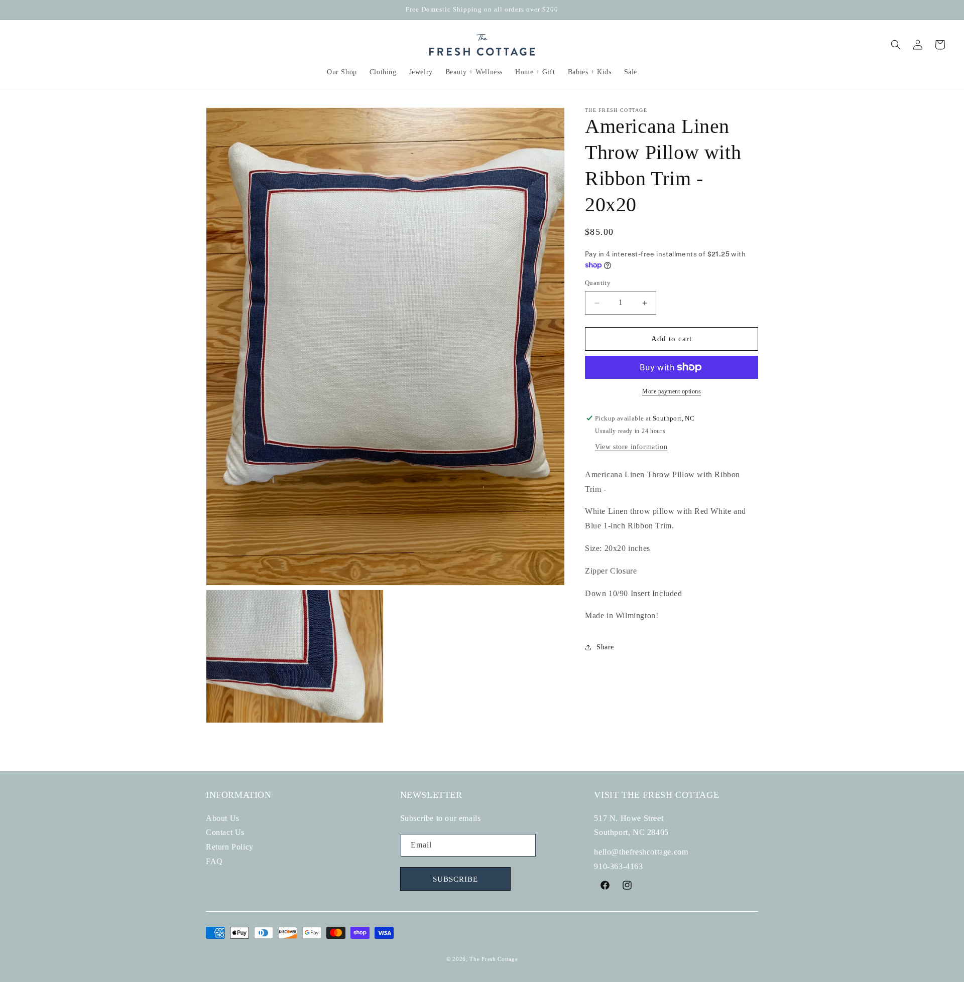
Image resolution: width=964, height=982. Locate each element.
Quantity (598, 283)
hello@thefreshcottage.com (641, 852)
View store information (631, 447)
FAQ (214, 861)
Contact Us (225, 832)
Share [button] (605, 647)
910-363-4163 (618, 866)
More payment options (671, 391)
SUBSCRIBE (455, 879)
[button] (342, 72)
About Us (222, 817)
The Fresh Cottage (493, 959)
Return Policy (230, 847)
